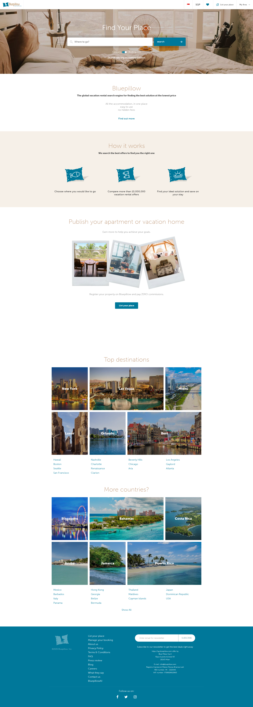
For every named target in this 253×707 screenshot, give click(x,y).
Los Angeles (173, 459)
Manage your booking (100, 640)
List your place (96, 635)
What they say (96, 672)
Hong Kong (97, 589)
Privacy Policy (95, 648)
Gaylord (170, 464)
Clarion (95, 472)
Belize (94, 598)
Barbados (58, 594)
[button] (117, 697)
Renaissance (98, 468)
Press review (95, 660)
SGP (198, 4)
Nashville (96, 459)
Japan (169, 589)
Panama (57, 602)
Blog (90, 664)
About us (93, 644)
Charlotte (96, 464)
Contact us (94, 676)
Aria (130, 468)
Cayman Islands (137, 598)
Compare (116, 52)
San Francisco (61, 472)
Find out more (126, 118)
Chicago (133, 464)
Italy (55, 598)
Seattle (57, 468)
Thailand (133, 589)
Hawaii (57, 459)
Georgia (95, 594)
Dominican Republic (177, 594)
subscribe (187, 638)
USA (168, 598)
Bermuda (96, 602)
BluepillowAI (95, 680)
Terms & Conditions (99, 652)
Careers (92, 668)
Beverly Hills (135, 459)
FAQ (90, 656)
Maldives (133, 594)
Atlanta (170, 468)
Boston (57, 464)
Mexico (57, 589)
